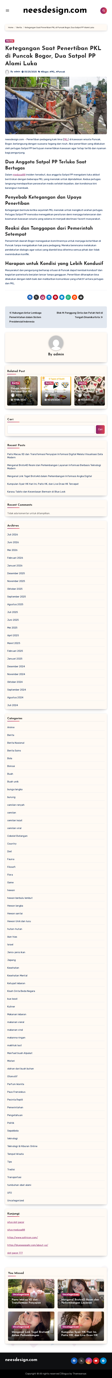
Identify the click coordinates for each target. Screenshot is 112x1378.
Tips (9, 1161)
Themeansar (79, 1373)
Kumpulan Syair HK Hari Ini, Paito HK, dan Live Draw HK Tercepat (43, 484)
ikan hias (12, 936)
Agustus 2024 (15, 697)
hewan (11, 890)
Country (11, 843)
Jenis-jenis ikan (16, 952)
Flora (10, 874)
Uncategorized (15, 1200)
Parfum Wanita (15, 1084)
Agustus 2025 (15, 604)
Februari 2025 (15, 651)
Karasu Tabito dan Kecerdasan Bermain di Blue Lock (36, 491)
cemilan (11, 812)
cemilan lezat (14, 820)
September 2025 (16, 596)
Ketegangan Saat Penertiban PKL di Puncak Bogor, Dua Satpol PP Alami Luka (53, 56)
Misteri (11, 1061)
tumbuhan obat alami (19, 1185)
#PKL (52, 72)
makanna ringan (16, 1037)
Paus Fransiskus (16, 1092)
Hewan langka (15, 905)
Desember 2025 (16, 573)
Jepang (11, 960)
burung (11, 797)
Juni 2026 (13, 542)
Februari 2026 (15, 557)
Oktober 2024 (15, 682)
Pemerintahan (15, 1107)
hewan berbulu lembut (20, 898)
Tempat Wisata (15, 1154)
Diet (9, 851)
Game (10, 882)
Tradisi (11, 1169)
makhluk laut (14, 1045)
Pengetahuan (15, 1115)
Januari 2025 (14, 658)
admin (17, 71)
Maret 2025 (13, 643)
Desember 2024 (16, 666)
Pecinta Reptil (15, 1099)
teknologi (12, 1138)
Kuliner (11, 1006)
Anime (10, 727)
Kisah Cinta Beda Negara (21, 991)
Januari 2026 (14, 565)
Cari (10, 419)
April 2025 (13, 635)
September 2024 (16, 689)
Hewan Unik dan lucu (19, 921)
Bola (9, 758)
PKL (66, 139)
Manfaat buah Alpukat (19, 1053)
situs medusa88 (16, 1229)
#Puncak (60, 72)
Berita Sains (14, 750)
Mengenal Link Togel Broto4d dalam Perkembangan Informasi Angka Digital (49, 476)
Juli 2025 (12, 612)
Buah (10, 773)
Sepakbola (13, 1130)
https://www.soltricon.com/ (22, 1237)
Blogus (65, 1373)
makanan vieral (15, 1022)
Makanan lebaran (16, 1014)
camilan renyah (16, 805)
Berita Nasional (15, 742)
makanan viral (15, 1029)
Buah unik (13, 781)
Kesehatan (13, 967)
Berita (9, 41)
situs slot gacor (15, 1222)
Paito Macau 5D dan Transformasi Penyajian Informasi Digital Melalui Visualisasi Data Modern (55, 456)
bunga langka (14, 789)
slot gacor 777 (15, 1253)
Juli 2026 (12, 534)
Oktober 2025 (14, 588)
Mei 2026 (12, 550)
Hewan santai (15, 913)
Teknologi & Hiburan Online (22, 1146)
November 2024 (16, 674)
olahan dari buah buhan (20, 1068)
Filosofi (11, 867)
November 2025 (16, 581)
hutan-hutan (14, 929)
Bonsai (11, 766)
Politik (10, 1123)
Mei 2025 (12, 627)
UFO (9, 1192)
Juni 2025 (13, 620)
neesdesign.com (55, 10)
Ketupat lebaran (16, 983)
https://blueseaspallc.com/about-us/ (27, 1245)
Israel (10, 944)
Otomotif (12, 1076)
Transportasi (14, 1177)
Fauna (10, 859)
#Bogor (45, 72)
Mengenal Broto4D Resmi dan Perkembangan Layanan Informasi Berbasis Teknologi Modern (54, 467)
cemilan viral (14, 828)
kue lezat (12, 998)
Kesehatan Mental (17, 975)
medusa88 (19, 174)
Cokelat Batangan (17, 836)
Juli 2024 (12, 705)
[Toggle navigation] (7, 10)
